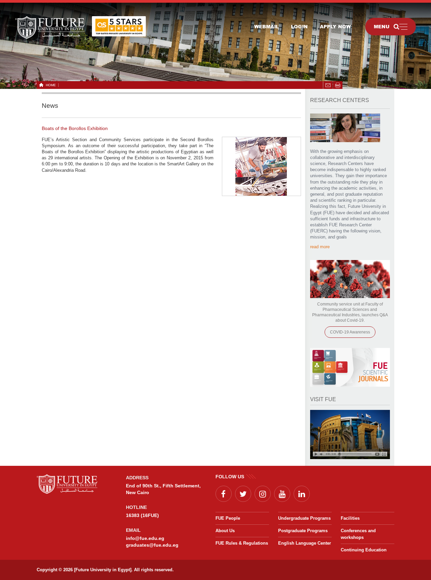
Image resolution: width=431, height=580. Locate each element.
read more (320, 246)
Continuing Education (364, 549)
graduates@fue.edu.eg (152, 545)
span (337, 85)
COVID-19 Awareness (350, 332)
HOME (51, 85)
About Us (225, 530)
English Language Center (304, 543)
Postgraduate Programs (303, 530)
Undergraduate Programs (304, 518)
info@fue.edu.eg (145, 538)
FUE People (228, 518)
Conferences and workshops (358, 534)
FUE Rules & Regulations (242, 543)
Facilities (350, 518)
